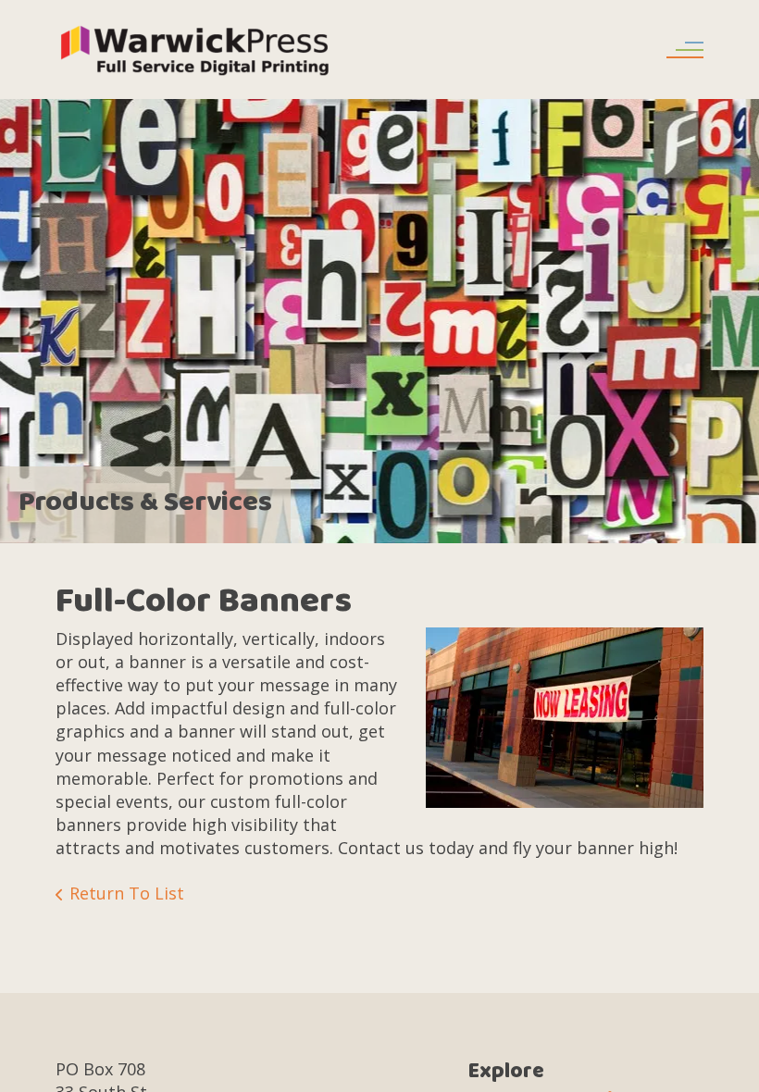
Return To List (126, 893)
